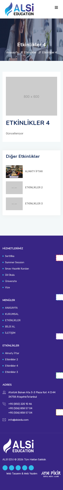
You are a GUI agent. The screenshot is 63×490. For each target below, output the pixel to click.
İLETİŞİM (10, 332)
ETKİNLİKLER (12, 320)
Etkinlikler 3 (11, 372)
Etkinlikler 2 (11, 359)
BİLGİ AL (10, 326)
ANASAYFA (11, 307)
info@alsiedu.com (18, 419)
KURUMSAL (12, 314)
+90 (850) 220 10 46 (20, 403)
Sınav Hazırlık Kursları (17, 268)
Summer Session (14, 262)
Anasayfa (12, 52)
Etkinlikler (30, 52)
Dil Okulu (10, 274)
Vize (7, 287)
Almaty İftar (12, 353)
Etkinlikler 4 (11, 365)
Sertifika (9, 256)
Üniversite (11, 281)
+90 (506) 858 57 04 (20, 408)
